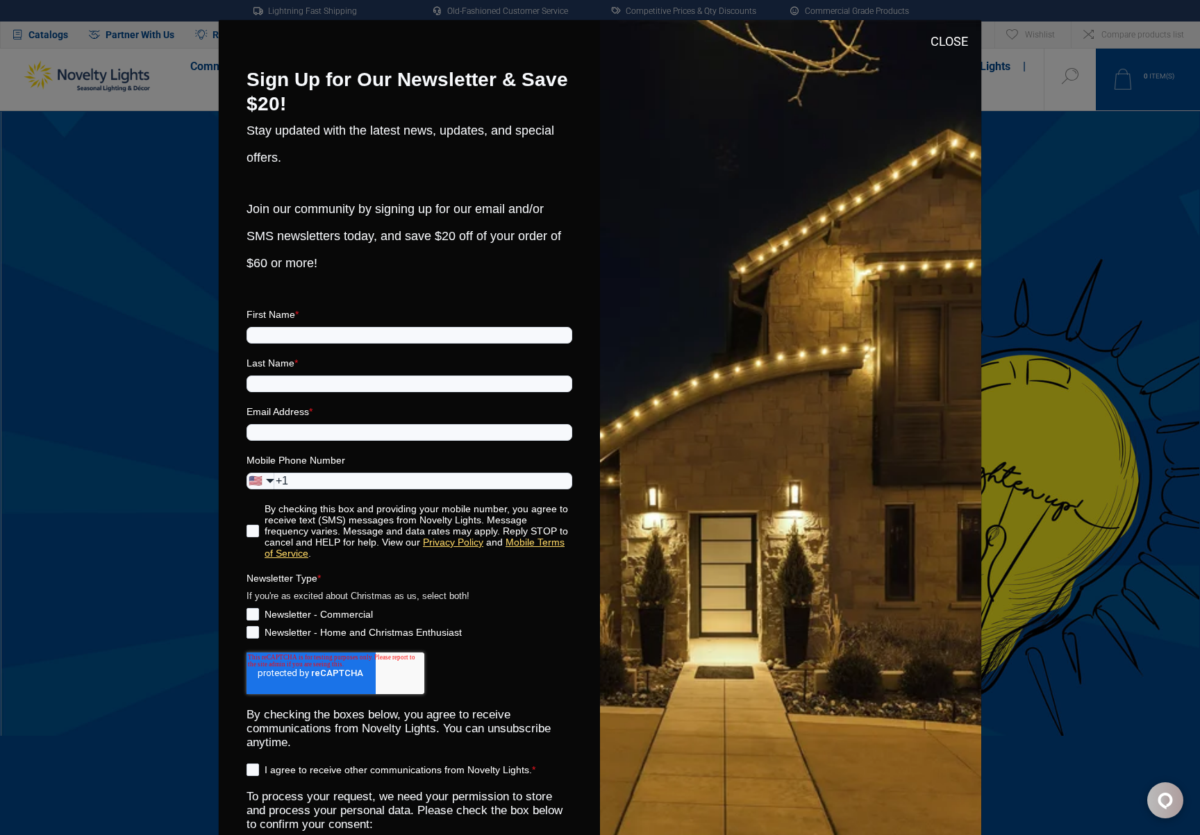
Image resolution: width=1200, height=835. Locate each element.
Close (949, 41)
